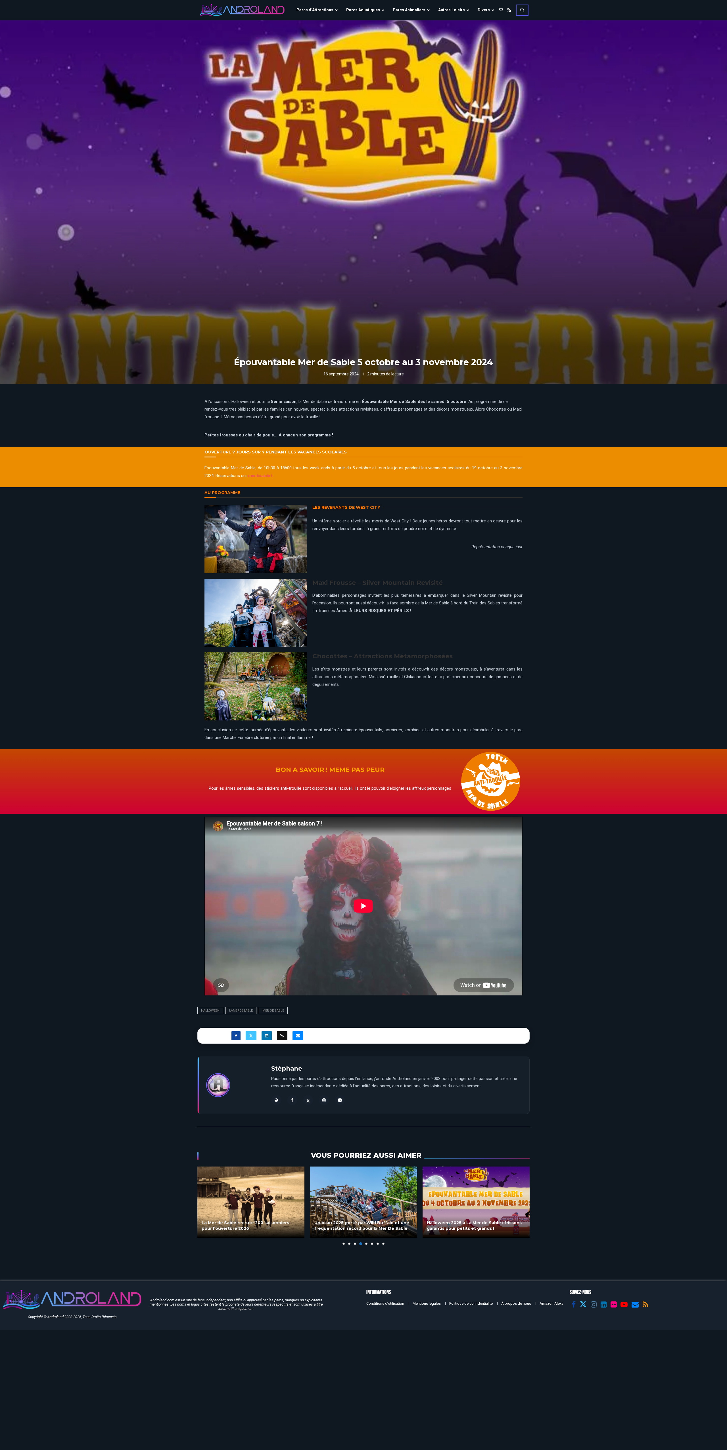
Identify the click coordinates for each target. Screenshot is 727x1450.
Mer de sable (273, 1010)
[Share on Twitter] (251, 1035)
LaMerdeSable (241, 1010)
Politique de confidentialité (471, 1303)
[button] (205, 1206)
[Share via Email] (298, 1035)
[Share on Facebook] (236, 1035)
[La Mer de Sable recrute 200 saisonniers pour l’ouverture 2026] (250, 1202)
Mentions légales (427, 1303)
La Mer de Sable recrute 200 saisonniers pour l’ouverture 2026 (245, 1225)
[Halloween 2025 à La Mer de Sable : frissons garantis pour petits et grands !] (476, 1202)
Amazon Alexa (551, 1303)
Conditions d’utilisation (385, 1303)
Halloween (210, 1010)
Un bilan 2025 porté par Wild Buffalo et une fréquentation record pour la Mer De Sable (361, 1225)
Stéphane (286, 1068)
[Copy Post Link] (282, 1035)
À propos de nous (516, 1303)
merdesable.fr (261, 475)
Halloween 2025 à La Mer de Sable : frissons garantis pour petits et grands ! (474, 1225)
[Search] (522, 10)
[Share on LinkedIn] (267, 1035)
